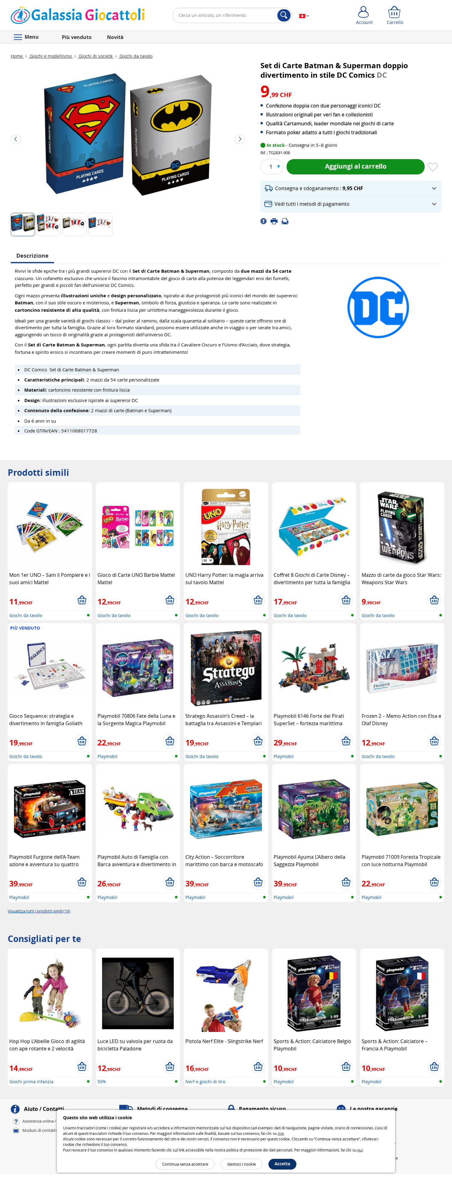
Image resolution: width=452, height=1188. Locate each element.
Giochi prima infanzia (31, 1081)
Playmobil (107, 756)
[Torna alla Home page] (78, 16)
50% (101, 1081)
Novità (115, 37)
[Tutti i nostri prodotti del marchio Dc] (378, 304)
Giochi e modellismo (51, 56)
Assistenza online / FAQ (43, 1121)
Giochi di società (95, 56)
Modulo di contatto (40, 1130)
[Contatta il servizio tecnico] (287, 221)
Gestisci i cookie (241, 1164)
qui (360, 1149)
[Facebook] (265, 221)
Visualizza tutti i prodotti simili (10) (39, 911)
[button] (350, 188)
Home (17, 56)
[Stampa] (276, 221)
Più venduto (77, 37)
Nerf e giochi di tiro (205, 1081)
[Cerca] (284, 15)
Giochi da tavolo (135, 56)
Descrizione (32, 256)
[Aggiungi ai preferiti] (433, 167)
